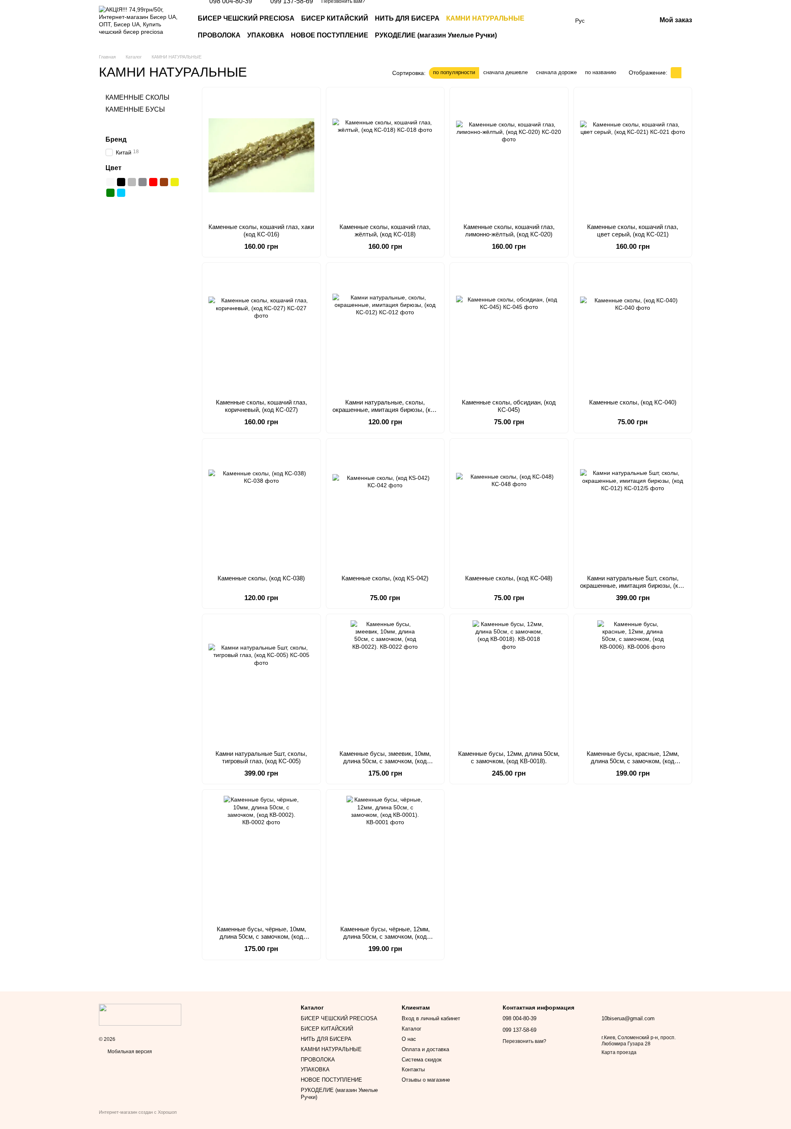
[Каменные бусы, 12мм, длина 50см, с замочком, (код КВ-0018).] (509, 682)
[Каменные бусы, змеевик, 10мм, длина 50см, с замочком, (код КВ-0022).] (385, 682)
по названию (600, 72)
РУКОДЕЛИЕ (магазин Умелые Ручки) (436, 35)
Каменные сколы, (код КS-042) (385, 578)
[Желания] (606, 20)
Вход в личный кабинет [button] (431, 1018)
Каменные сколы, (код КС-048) (508, 578)
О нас (409, 1039)
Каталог (411, 1029)
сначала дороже (556, 72)
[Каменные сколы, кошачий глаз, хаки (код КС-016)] (261, 155)
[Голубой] (121, 193)
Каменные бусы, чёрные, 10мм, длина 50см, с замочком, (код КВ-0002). (261, 936)
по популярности (454, 72)
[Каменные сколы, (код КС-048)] (509, 506)
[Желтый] (175, 182)
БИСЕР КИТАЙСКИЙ (334, 18)
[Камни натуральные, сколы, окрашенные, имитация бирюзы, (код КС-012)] (385, 331)
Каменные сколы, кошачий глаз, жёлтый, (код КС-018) (385, 230)
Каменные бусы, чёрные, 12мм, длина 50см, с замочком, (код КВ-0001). (385, 936)
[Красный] (153, 182)
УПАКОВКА (265, 35)
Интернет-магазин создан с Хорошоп (138, 1112)
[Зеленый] (110, 193)
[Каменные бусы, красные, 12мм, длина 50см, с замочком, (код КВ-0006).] (633, 682)
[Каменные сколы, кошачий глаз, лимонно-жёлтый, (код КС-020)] (509, 155)
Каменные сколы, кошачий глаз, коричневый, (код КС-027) (261, 406)
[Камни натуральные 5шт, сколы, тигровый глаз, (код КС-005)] (261, 682)
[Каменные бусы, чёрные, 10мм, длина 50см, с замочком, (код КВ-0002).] (261, 857)
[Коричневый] (164, 182)
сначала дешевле (505, 72)
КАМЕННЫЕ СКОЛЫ (137, 97)
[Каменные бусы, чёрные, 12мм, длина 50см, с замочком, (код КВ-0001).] (385, 857)
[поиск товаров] (552, 27)
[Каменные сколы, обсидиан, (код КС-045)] (509, 331)
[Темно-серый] (142, 182)
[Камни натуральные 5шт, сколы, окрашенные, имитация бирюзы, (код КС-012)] (633, 506)
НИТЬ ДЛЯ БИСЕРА (407, 18)
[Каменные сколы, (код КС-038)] (261, 506)
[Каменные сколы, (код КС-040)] (633, 331)
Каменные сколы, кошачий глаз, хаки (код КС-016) (261, 230)
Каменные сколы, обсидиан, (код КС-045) (509, 406)
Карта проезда (619, 1052)
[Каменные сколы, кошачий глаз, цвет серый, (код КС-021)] (633, 155)
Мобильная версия (129, 1051)
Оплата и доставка (425, 1049)
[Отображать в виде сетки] (676, 72)
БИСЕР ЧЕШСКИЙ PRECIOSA (246, 18)
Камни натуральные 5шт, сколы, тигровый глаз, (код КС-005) (261, 757)
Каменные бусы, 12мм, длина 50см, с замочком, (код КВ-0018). (508, 757)
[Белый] (110, 182)
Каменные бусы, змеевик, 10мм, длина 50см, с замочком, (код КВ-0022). (385, 761)
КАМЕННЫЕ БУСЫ (135, 109)
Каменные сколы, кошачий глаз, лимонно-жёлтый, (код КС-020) (509, 230)
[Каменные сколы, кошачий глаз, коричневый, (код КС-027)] (261, 331)
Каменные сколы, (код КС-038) (261, 578)
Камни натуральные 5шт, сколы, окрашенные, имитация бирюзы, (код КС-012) (632, 585)
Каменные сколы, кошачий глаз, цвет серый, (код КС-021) (632, 230)
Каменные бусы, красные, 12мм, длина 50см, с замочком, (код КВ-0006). (633, 761)
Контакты (413, 1069)
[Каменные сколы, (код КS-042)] (385, 506)
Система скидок (422, 1060)
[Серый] (132, 182)
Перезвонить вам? (524, 1041)
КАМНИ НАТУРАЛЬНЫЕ (485, 18)
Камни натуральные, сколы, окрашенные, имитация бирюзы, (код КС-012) (385, 410)
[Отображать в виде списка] (686, 72)
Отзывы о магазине (426, 1080)
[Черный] (121, 182)
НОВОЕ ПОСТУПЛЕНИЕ (329, 35)
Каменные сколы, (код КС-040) (632, 402)
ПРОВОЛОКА (219, 35)
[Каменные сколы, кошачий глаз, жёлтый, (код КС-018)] (385, 155)
